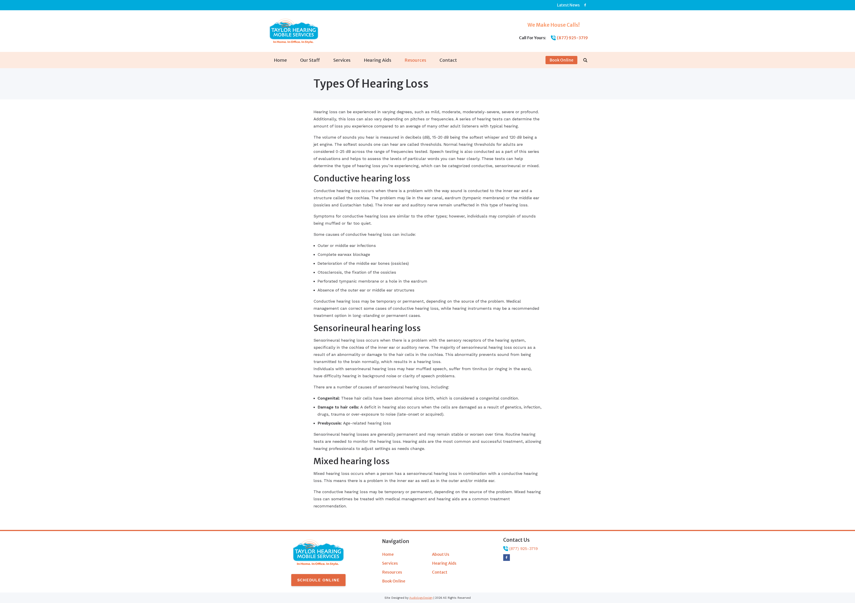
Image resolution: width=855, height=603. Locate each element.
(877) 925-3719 (572, 37)
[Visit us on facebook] (585, 5)
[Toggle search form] (585, 60)
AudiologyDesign (421, 597)
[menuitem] (280, 60)
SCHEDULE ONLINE (318, 580)
